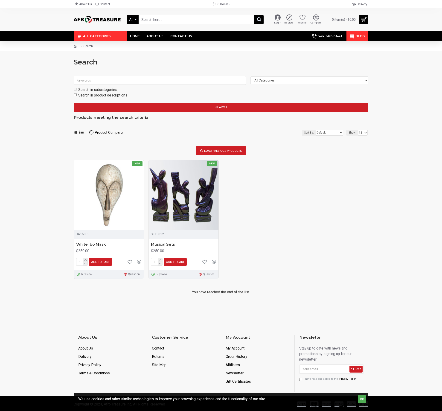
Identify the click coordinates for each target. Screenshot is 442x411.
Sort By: (309, 132)
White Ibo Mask (91, 244)
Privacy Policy (278, 399)
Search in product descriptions (102, 95)
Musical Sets (163, 244)
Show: (352, 132)
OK (362, 399)
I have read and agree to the (330, 378)
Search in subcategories (97, 89)
